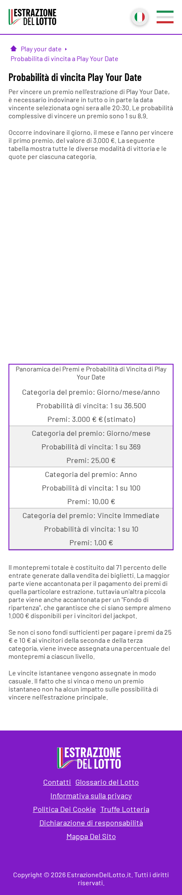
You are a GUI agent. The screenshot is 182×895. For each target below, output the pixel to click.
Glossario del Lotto (107, 781)
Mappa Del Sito (91, 836)
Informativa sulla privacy (91, 795)
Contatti (57, 781)
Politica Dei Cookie (64, 809)
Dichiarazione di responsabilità (91, 822)
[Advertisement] (91, 260)
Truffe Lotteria (124, 809)
